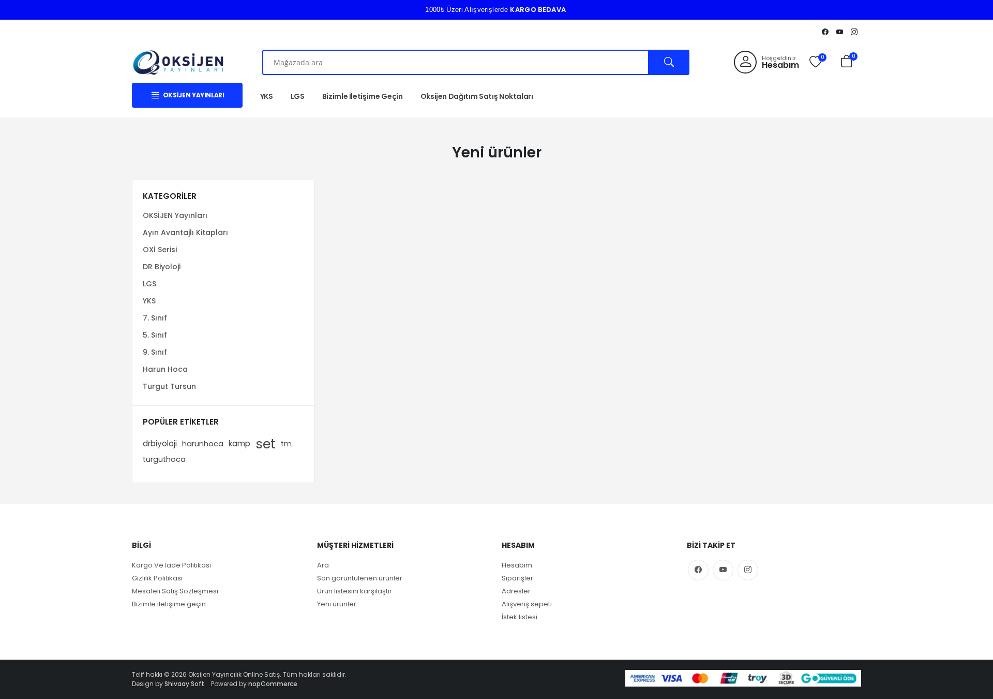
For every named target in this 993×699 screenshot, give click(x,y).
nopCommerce (272, 683)
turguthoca (164, 459)
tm (286, 444)
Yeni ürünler (336, 604)
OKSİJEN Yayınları (175, 215)
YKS (266, 96)
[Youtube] (839, 31)
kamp (239, 443)
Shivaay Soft (184, 683)
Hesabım (517, 565)
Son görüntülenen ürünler (359, 578)
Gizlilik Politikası (157, 578)
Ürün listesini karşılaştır (354, 591)
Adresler (516, 591)
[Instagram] (854, 31)
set (265, 444)
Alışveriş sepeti (527, 604)
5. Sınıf (155, 335)
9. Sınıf (155, 352)
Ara (323, 565)
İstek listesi (519, 617)
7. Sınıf (155, 318)
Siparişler (517, 578)
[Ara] (669, 62)
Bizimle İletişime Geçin (362, 96)
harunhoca (202, 444)
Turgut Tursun (169, 386)
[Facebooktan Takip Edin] (825, 31)
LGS (298, 96)
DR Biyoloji (161, 266)
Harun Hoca (165, 369)
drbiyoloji (160, 443)
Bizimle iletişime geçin (169, 604)
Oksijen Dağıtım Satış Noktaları (476, 96)
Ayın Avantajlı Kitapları (185, 232)
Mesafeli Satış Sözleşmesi (175, 591)
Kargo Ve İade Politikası (171, 565)
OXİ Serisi (160, 249)
